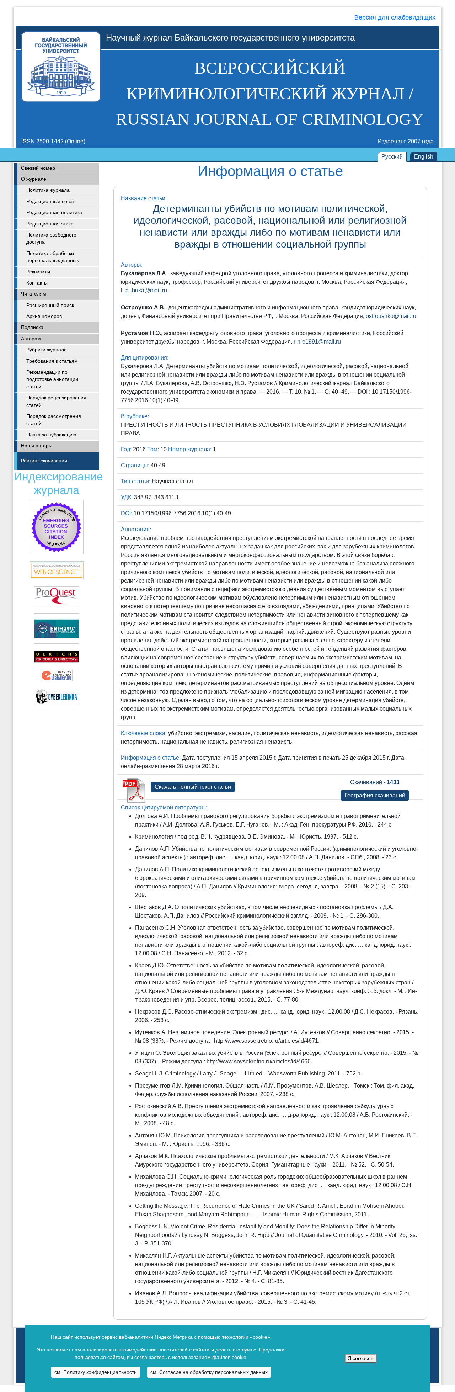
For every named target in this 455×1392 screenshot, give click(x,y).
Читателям (33, 294)
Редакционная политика (54, 212)
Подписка (32, 327)
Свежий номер (38, 168)
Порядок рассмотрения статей (53, 420)
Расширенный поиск (50, 305)
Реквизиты (38, 272)
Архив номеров (44, 316)
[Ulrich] (56, 656)
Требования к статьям (52, 361)
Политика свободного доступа (51, 238)
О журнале (33, 179)
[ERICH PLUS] (56, 628)
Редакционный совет (50, 201)
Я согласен (361, 1358)
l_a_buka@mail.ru (144, 290)
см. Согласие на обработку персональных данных (209, 1372)
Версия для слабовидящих (394, 17)
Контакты (37, 283)
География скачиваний (374, 795)
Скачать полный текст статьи (193, 787)
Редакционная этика (50, 224)
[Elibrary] (57, 675)
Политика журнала (48, 190)
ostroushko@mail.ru (391, 316)
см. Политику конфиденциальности (95, 1372)
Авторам (31, 338)
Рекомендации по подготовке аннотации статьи (52, 379)
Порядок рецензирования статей (56, 401)
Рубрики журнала (46, 349)
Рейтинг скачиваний (44, 460)
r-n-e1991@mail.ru (317, 342)
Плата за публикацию (51, 434)
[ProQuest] (56, 596)
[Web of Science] (57, 527)
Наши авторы (36, 445)
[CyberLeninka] (56, 696)
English (423, 157)
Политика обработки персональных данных (52, 257)
